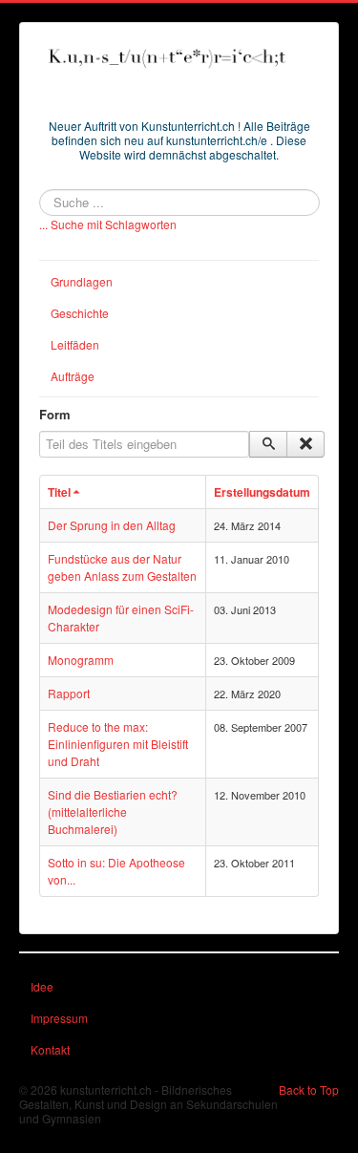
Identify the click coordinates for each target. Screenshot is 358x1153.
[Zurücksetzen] (305, 444)
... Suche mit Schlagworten (108, 224)
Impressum (59, 1018)
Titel (59, 492)
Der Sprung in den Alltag (112, 525)
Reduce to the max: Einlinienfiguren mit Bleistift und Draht (118, 743)
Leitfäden (75, 344)
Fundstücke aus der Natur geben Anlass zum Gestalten (122, 567)
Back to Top (309, 1089)
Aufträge (73, 376)
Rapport (69, 693)
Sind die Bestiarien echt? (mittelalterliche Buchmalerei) (113, 811)
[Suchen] (268, 444)
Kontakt (50, 1049)
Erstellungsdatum (262, 492)
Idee (42, 986)
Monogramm (81, 659)
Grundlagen (82, 281)
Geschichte (80, 313)
